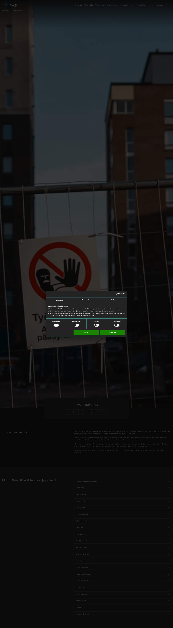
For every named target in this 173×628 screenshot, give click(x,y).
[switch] (76, 325)
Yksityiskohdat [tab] (86, 300)
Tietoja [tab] (113, 300)
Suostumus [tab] (59, 300)
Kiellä (86, 332)
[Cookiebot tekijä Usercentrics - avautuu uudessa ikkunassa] (117, 294)
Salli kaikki (112, 332)
